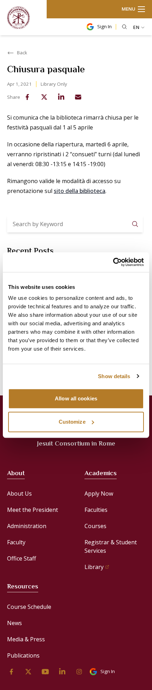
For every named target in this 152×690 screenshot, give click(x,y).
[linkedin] (61, 97)
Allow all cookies (76, 398)
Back (22, 52)
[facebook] (27, 97)
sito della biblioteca (79, 191)
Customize (72, 422)
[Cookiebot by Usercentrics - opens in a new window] (113, 262)
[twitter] (44, 97)
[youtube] (45, 671)
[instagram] (79, 671)
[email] (78, 97)
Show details (114, 376)
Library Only (54, 84)
